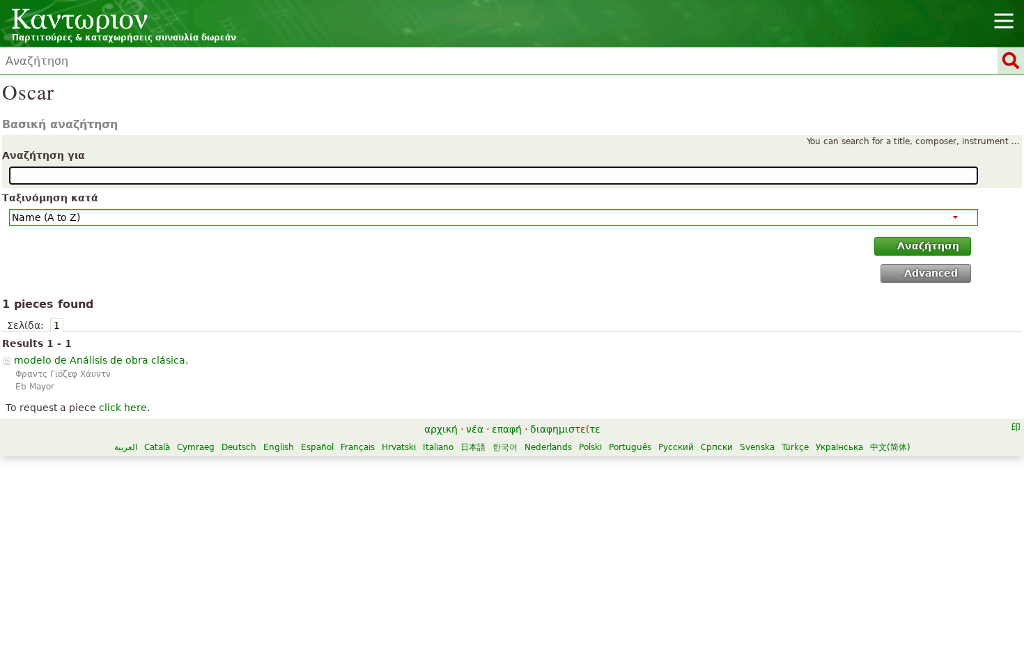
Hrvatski (399, 447)
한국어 (505, 447)
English (278, 447)
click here (123, 407)
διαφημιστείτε (565, 429)
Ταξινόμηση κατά (50, 197)
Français (358, 447)
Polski (590, 447)
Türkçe (795, 447)
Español (317, 447)
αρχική (441, 429)
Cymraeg (196, 447)
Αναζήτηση (928, 245)
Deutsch (239, 447)
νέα (474, 429)
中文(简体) (890, 447)
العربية (125, 447)
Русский (676, 447)
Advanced (931, 273)
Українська (839, 447)
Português (630, 447)
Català (157, 447)
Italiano (438, 447)
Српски (717, 447)
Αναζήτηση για (43, 155)
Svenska (757, 447)
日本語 (473, 447)
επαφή (507, 429)
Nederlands (548, 447)
